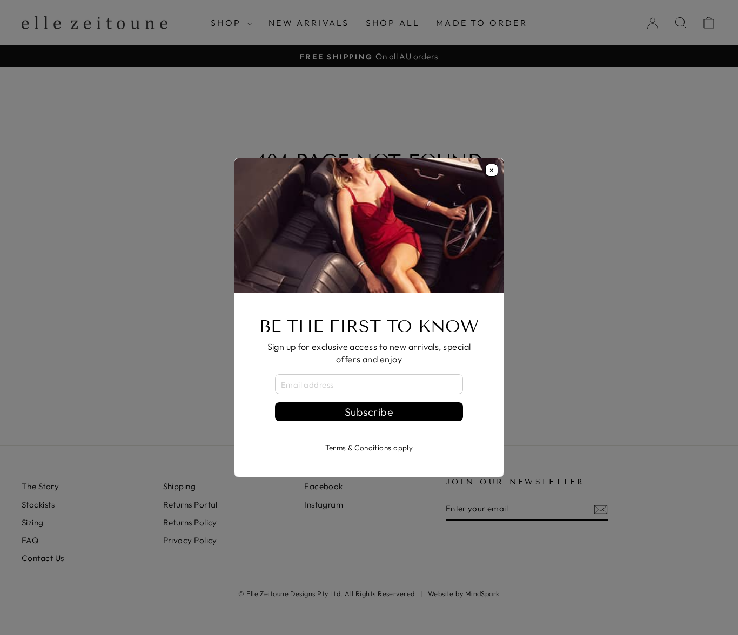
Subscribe (369, 411)
